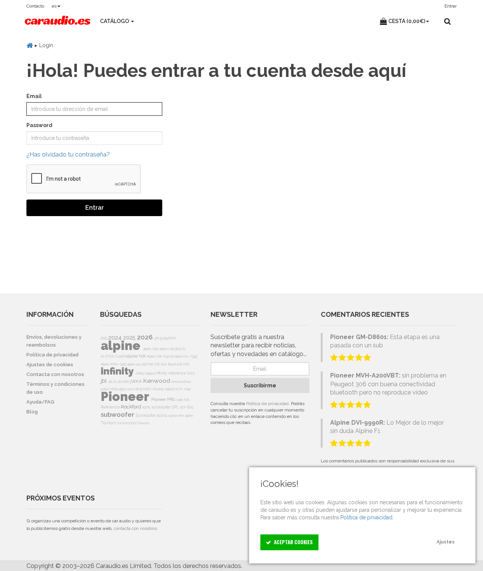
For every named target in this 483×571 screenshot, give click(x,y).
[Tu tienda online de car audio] (57, 21)
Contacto (35, 6)
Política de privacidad (267, 403)
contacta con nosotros (135, 528)
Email (34, 96)
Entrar (94, 207)
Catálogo (115, 21)
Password (39, 125)
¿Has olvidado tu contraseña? (68, 154)
